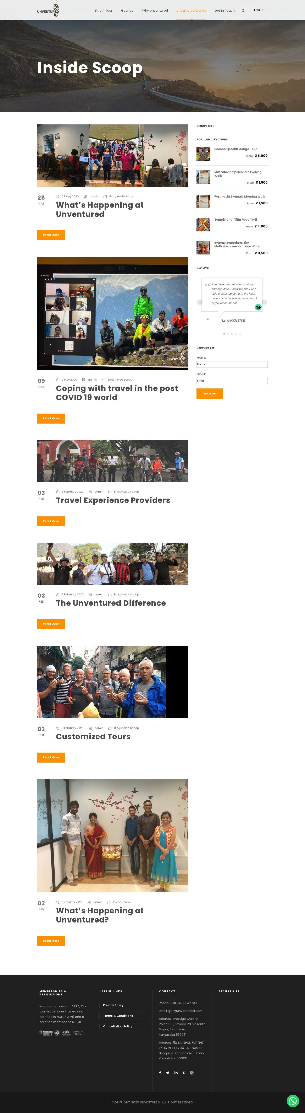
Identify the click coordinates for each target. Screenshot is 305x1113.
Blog (112, 196)
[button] (293, 1101)
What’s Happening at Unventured (100, 210)
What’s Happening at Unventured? (100, 915)
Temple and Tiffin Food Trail (235, 219)
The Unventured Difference (111, 603)
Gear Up (127, 11)
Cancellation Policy (117, 1026)
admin (94, 196)
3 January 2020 (72, 902)
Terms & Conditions (118, 1016)
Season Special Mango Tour (235, 149)
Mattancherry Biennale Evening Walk (238, 174)
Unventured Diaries (191, 11)
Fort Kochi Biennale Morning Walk (239, 196)
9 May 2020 (69, 380)
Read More (51, 235)
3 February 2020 (72, 492)
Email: (201, 374)
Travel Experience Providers (113, 500)
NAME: (201, 358)
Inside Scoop (125, 196)
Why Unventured (155, 11)
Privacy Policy (113, 1005)
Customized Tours (93, 736)
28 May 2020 (70, 196)
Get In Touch (225, 11)
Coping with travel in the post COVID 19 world (117, 393)
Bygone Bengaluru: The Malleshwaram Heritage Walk (236, 244)
